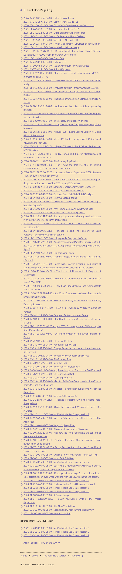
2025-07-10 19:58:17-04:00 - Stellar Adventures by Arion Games (56, 65)
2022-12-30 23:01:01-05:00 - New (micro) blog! (47, 513)
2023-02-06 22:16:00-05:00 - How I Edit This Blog (49, 458)
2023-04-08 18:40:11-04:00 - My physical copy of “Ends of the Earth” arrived (62, 370)
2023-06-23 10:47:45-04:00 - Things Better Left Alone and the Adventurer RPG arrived (62, 350)
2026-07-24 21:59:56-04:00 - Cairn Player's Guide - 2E (51, 21)
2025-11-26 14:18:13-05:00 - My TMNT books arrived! (51, 29)
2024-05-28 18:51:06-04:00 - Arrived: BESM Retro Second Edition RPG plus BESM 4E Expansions (62, 133)
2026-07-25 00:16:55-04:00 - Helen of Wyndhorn (49, 18)
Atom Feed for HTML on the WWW (42, 542)
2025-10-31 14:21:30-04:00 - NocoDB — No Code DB (51, 40)
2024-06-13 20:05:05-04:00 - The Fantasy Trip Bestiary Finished (56, 120)
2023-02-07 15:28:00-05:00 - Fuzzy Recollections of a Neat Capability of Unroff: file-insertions (62, 449)
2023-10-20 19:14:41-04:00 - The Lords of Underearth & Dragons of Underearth (62, 273)
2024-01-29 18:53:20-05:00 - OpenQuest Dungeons (50, 197)
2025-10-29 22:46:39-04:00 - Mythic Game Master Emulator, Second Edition (62, 43)
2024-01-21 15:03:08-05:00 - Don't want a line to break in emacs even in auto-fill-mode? (62, 225)
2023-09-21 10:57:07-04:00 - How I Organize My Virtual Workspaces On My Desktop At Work (62, 302)
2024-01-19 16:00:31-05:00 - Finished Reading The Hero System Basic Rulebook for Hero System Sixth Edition (62, 232)
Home (24, 555)
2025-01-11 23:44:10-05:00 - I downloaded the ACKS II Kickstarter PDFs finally (62, 82)
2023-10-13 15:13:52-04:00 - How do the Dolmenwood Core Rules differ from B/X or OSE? (62, 280)
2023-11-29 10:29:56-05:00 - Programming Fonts (49, 253)
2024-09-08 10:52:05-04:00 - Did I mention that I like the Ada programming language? (62, 108)
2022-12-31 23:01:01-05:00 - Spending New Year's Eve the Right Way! (59, 509)
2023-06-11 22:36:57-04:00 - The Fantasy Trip (47, 359)
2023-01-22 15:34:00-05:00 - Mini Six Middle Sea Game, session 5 (56, 487)
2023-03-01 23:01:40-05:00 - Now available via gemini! (51, 396)
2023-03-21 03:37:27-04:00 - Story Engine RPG (48, 377)
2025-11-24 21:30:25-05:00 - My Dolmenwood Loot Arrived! (54, 36)
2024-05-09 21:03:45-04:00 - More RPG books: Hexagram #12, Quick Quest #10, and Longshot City (62, 141)
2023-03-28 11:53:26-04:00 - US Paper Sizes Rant (49, 374)
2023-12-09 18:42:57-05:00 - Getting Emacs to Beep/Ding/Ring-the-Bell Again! (62, 247)
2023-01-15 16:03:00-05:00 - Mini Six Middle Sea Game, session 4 (56, 491)
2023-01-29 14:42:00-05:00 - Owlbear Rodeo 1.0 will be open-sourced (59, 484)
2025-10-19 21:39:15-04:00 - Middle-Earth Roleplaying (51, 47)
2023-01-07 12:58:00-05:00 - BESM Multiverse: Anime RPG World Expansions (62, 500)
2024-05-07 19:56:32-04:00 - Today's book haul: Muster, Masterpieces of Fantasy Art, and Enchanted (62, 156)
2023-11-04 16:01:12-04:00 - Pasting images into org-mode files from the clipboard (62, 258)
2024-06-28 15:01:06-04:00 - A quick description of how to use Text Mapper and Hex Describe (62, 115)
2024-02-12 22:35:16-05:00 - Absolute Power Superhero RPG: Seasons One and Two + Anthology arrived (62, 174)
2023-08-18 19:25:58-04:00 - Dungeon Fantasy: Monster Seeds (56, 315)
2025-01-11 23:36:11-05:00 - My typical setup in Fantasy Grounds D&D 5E (61, 87)
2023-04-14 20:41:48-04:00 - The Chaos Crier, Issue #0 (52, 366)
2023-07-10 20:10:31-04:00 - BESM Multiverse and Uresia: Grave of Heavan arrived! (62, 321)
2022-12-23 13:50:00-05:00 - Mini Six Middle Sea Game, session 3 (56, 528)
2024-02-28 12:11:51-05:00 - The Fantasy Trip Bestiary (52, 161)
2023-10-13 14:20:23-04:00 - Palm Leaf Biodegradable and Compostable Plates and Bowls (62, 288)
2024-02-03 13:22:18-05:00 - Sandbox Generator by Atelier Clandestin (59, 186)
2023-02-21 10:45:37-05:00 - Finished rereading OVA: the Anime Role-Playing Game (62, 401)
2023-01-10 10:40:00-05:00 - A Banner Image (47, 495)
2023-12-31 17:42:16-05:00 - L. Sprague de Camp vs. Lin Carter (55, 238)
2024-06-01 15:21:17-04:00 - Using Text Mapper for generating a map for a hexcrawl (62, 126)
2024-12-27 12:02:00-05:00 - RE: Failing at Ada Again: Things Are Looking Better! (62, 93)
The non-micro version (54, 555)
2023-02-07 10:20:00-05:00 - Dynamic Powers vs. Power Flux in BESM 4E (61, 454)
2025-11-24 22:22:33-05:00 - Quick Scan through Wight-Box (54, 32)
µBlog (35, 555)
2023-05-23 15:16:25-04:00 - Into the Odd (45, 363)
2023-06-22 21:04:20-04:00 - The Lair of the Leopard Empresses (56, 355)
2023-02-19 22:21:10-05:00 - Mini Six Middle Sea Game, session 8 (56, 414)
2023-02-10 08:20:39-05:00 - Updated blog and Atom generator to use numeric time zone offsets (62, 442)
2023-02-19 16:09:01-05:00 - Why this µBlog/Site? (49, 425)
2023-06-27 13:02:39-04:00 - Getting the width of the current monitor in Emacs (62, 335)
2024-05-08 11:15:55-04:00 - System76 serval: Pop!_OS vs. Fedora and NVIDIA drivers (62, 148)
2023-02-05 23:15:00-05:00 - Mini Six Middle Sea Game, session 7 (56, 462)
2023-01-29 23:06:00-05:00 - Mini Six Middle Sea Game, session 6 (56, 480)
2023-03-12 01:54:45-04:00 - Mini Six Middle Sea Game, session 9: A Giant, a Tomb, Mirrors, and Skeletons (62, 383)
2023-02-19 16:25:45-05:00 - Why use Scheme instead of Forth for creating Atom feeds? (62, 420)
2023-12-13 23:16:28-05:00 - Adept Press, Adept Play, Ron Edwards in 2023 (62, 242)
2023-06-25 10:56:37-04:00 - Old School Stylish (48, 341)
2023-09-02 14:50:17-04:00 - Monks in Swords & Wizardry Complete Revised (62, 310)
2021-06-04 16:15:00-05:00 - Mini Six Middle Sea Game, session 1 (56, 535)
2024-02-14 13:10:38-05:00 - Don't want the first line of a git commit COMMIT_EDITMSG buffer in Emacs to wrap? (62, 167)
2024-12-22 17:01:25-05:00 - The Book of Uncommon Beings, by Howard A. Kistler (62, 100)
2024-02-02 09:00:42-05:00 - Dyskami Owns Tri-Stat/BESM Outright (58, 194)
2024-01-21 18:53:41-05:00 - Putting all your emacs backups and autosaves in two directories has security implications (62, 218)
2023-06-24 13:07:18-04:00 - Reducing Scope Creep (50, 344)
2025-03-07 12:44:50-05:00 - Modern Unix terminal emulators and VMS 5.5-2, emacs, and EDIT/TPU (62, 75)
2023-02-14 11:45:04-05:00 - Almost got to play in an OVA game (56, 429)
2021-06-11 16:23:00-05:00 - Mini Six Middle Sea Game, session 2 (56, 531)
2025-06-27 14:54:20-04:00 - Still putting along (47, 69)
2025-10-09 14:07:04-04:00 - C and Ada (44, 58)
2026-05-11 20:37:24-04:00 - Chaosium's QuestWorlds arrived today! (59, 25)
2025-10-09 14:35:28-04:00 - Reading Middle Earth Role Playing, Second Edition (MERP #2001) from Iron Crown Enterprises (62, 53)
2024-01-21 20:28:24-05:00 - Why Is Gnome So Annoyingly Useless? (58, 208)
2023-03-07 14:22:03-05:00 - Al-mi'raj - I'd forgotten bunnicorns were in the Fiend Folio (62, 390)
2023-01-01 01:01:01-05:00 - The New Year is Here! (50, 506)
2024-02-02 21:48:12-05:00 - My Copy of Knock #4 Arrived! (54, 190)
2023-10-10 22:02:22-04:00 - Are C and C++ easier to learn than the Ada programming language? (62, 295)
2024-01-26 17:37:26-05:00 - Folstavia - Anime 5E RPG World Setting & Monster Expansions (62, 203)
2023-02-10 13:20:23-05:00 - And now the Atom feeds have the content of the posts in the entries (62, 434)
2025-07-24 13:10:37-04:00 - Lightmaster (45, 62)
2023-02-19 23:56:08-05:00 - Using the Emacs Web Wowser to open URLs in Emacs (62, 409)
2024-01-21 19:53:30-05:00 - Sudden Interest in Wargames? (54, 212)
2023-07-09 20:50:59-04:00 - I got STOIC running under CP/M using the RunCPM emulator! (62, 328)
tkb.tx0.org (77, 555)
